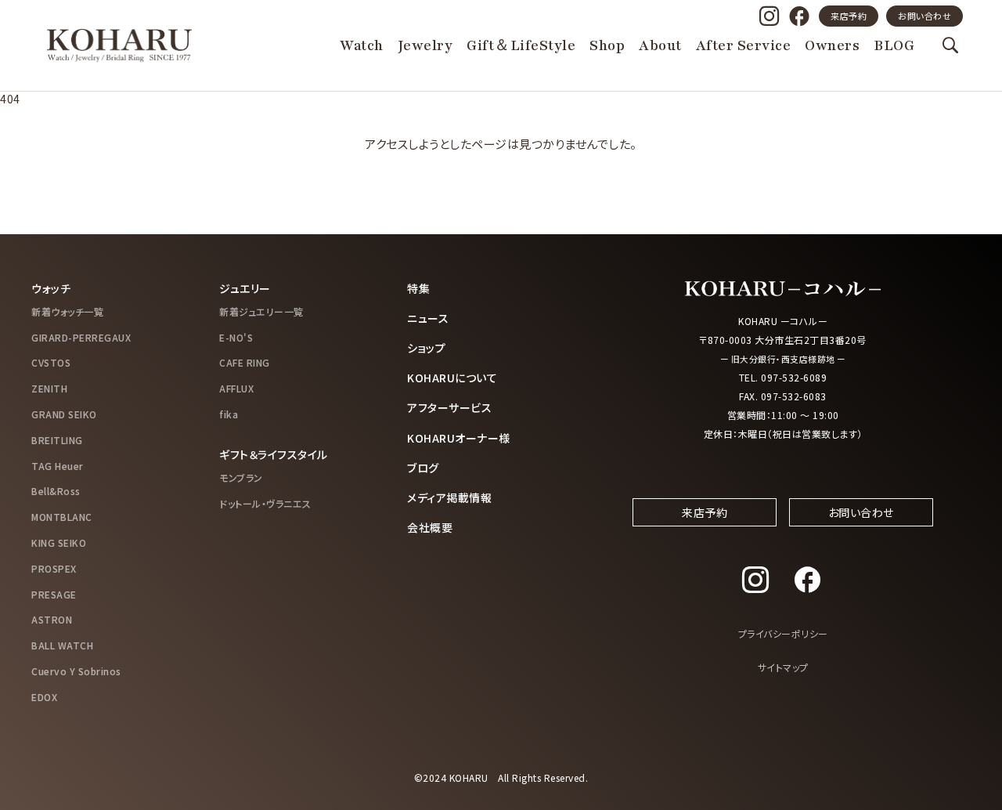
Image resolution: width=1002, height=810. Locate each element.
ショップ (426, 348)
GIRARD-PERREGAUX (81, 337)
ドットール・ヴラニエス (265, 503)
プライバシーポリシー (783, 633)
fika (228, 414)
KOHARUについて (452, 377)
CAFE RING (244, 362)
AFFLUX (236, 388)
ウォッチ (50, 288)
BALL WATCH (62, 645)
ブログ (423, 468)
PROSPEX (54, 568)
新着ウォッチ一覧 (67, 311)
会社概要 (429, 527)
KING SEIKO (58, 542)
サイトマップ (783, 667)
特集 (418, 288)
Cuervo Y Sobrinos (76, 671)
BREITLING (57, 440)
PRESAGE (54, 594)
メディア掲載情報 (449, 497)
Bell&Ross (56, 490)
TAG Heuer (57, 465)
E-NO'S (236, 337)
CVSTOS (50, 362)
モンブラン (241, 477)
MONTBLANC (61, 516)
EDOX (44, 696)
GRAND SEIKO (64, 414)
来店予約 (849, 15)
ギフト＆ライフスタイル (273, 454)
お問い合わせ (924, 15)
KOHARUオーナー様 (458, 438)
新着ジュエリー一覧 (261, 311)
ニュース (428, 318)
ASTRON (51, 619)
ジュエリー (245, 288)
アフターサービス (449, 407)
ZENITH (49, 388)
